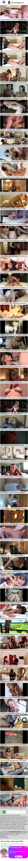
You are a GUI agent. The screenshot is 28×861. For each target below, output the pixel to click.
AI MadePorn (3, 835)
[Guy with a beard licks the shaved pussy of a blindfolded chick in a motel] (14, 233)
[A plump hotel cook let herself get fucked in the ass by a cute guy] (14, 643)
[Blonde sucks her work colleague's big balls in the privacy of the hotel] (14, 454)
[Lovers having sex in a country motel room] (14, 375)
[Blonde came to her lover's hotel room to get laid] (14, 549)
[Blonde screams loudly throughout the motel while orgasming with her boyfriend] (14, 312)
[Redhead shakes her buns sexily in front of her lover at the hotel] (14, 328)
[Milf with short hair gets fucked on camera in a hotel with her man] (14, 202)
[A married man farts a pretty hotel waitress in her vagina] (14, 612)
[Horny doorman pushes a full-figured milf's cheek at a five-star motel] (14, 249)
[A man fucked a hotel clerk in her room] (14, 675)
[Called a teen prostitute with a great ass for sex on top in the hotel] (14, 44)
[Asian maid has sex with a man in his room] (14, 564)
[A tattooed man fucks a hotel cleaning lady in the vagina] (14, 706)
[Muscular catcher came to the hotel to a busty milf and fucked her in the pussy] (14, 91)
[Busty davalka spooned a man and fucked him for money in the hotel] (14, 738)
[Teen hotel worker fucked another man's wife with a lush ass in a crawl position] (14, 13)
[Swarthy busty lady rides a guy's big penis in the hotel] (14, 785)
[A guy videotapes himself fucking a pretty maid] (14, 438)
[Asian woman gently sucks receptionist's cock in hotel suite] (14, 344)
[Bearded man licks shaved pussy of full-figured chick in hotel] (14, 801)
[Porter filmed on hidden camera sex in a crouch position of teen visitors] (14, 218)
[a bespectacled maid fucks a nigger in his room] (14, 659)
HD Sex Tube (3, 836)
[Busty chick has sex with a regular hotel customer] (14, 486)
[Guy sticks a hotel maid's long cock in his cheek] (14, 533)
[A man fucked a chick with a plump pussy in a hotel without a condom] (14, 265)
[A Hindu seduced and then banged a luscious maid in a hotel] (14, 423)
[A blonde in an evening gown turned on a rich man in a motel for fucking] (14, 281)
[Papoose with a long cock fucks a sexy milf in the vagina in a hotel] (14, 76)
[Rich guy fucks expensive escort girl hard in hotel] (14, 28)
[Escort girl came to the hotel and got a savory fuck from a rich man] (14, 754)
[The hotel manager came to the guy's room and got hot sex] (14, 501)
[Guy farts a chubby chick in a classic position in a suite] (14, 360)
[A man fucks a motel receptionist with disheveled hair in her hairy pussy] (14, 391)
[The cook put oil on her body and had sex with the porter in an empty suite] (14, 296)
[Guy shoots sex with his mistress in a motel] (14, 123)
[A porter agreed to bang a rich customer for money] (14, 596)
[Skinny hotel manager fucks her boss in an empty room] (14, 628)
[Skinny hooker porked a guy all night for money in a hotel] (14, 722)
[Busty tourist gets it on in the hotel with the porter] (14, 691)
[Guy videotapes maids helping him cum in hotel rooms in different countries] (14, 139)
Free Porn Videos (4, 837)
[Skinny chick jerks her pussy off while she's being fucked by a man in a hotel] (14, 155)
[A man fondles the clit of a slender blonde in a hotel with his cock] (14, 407)
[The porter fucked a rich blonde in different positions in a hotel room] (14, 580)
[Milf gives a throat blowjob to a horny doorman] (14, 470)
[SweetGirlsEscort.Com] (14, 832)
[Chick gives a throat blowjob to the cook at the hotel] (14, 60)
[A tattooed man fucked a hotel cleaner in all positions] (14, 517)
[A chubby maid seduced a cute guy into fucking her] (14, 769)
